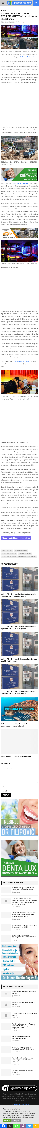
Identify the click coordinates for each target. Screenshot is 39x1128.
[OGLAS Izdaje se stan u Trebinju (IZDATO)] (6, 1072)
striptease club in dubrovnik (27, 556)
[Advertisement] (19, 106)
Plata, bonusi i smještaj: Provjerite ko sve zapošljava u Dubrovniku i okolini (16, 725)
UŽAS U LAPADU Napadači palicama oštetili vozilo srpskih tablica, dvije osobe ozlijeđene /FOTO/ (24, 914)
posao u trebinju (7, 550)
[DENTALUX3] (19, 181)
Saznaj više (16, 1120)
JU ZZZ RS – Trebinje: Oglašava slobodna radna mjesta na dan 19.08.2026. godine (18, 595)
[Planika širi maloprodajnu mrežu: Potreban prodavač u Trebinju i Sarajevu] (6, 1060)
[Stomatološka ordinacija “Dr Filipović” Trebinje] (6, 994)
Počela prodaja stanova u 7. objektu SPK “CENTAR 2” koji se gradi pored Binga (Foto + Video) (23, 1026)
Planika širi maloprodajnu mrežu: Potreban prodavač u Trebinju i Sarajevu (22, 1060)
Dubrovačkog (17, 361)
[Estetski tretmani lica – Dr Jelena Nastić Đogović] (6, 1015)
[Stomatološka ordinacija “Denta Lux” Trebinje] (6, 1004)
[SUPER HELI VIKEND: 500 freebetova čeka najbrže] (6, 938)
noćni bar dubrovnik (25, 553)
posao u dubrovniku (21, 550)
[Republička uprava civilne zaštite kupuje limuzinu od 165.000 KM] (6, 927)
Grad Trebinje (10, 22)
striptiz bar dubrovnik (9, 556)
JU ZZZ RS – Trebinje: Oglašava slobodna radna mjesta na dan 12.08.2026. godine (18, 628)
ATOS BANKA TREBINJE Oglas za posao (16, 756)
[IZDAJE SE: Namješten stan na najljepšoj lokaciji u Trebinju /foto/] (6, 1049)
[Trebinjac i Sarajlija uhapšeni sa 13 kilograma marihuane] (6, 1039)
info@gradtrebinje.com (21, 1104)
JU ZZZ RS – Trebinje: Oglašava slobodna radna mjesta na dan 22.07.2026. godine (18, 692)
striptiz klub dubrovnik (9, 553)
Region (3, 10)
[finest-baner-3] (19, 237)
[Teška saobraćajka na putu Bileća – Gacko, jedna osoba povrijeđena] (6, 890)
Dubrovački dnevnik (27, 57)
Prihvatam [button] (7, 1120)
